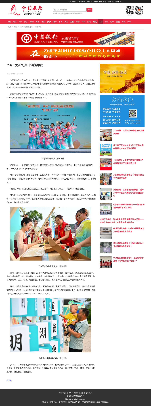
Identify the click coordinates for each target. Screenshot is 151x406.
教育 (66, 22)
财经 (123, 22)
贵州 (20, 22)
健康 (55, 22)
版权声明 (62, 402)
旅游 (78, 22)
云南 (15, 22)
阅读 (129, 22)
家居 (60, 22)
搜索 (89, 10)
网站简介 (45, 402)
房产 (112, 22)
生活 (100, 22)
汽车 (83, 22)
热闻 (89, 22)
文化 (72, 21)
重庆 (32, 22)
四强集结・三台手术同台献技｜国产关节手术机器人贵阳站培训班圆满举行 (128, 192)
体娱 (43, 22)
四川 (26, 21)
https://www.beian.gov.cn (75, 399)
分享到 (8, 380)
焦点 (95, 21)
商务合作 (53, 402)
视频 (118, 21)
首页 (9, 22)
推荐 (49, 21)
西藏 (37, 22)
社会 (106, 22)
